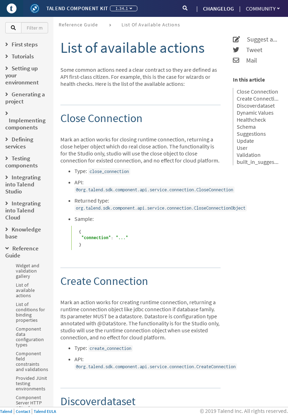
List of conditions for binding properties (30, 312)
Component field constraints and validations (32, 361)
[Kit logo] (34, 8)
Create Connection (258, 98)
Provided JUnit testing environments (31, 383)
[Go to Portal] (11, 8)
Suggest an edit (259, 39)
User (242, 147)
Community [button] (261, 8)
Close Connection (257, 91)
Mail (248, 60)
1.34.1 (122, 8)
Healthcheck (251, 119)
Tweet (250, 49)
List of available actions (25, 290)
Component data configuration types (30, 337)
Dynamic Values (255, 112)
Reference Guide (78, 24)
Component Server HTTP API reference (30, 402)
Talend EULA (45, 411)
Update (245, 140)
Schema (246, 126)
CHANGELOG (218, 8)
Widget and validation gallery (27, 270)
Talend (6, 411)
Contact (23, 411)
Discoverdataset (256, 105)
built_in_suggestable (258, 161)
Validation (249, 154)
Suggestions (251, 133)
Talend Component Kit (77, 8)
